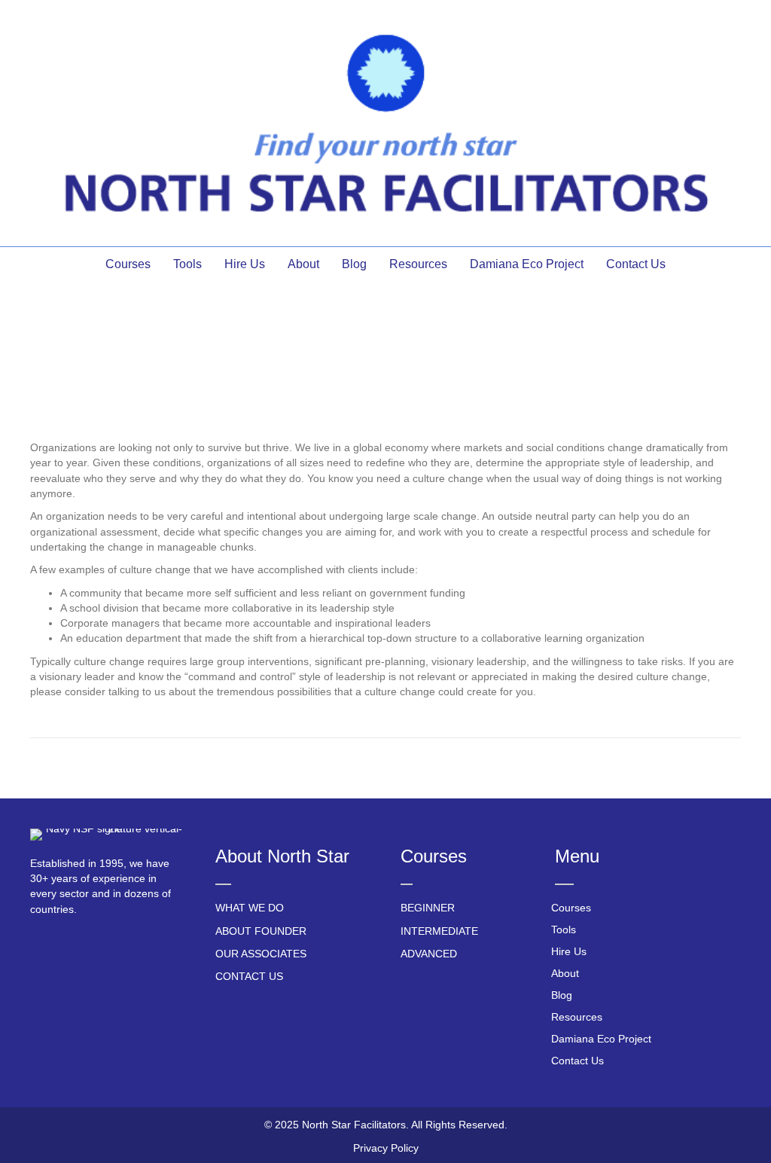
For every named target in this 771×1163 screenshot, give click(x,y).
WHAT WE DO (249, 908)
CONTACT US (249, 976)
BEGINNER (428, 908)
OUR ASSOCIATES (260, 954)
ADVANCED (429, 954)
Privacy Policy (386, 1148)
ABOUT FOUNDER (260, 931)
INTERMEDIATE (439, 931)
